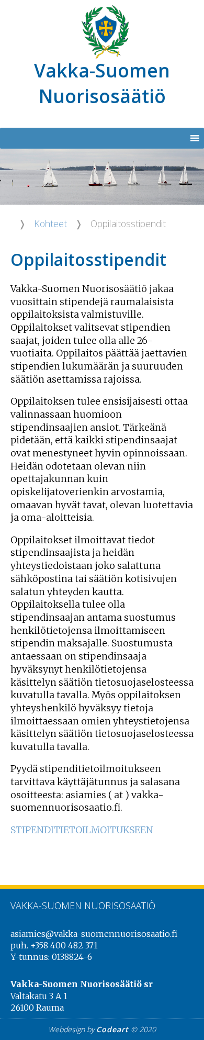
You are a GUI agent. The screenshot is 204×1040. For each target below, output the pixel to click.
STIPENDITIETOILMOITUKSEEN (81, 830)
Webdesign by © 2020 (102, 1029)
